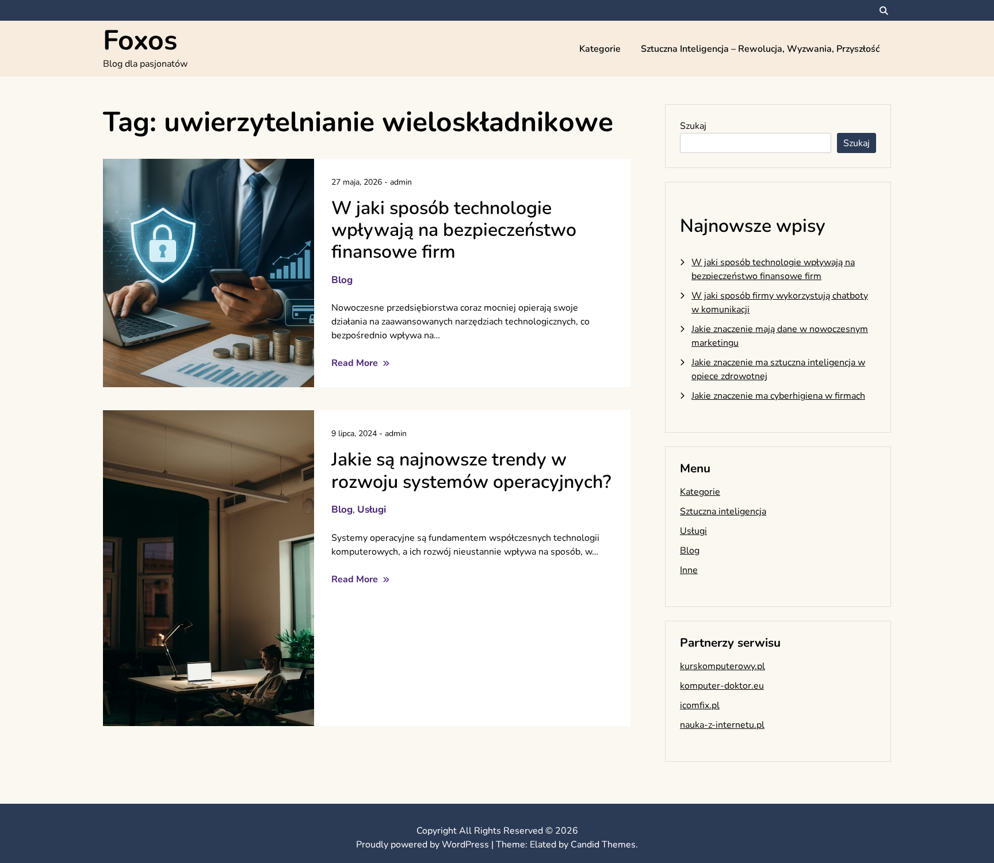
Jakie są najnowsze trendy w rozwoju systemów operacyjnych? (471, 470)
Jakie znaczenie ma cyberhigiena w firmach (778, 396)
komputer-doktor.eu (722, 685)
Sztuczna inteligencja (723, 511)
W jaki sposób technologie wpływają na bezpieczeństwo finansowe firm (453, 230)
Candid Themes (603, 844)
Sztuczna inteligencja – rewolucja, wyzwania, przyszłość (760, 49)
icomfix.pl (700, 705)
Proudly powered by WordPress (423, 844)
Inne (689, 570)
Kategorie (600, 49)
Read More (355, 363)
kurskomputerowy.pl (722, 666)
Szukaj (693, 126)
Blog (342, 280)
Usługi (371, 509)
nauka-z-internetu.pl (722, 725)
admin (401, 182)
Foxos (140, 40)
